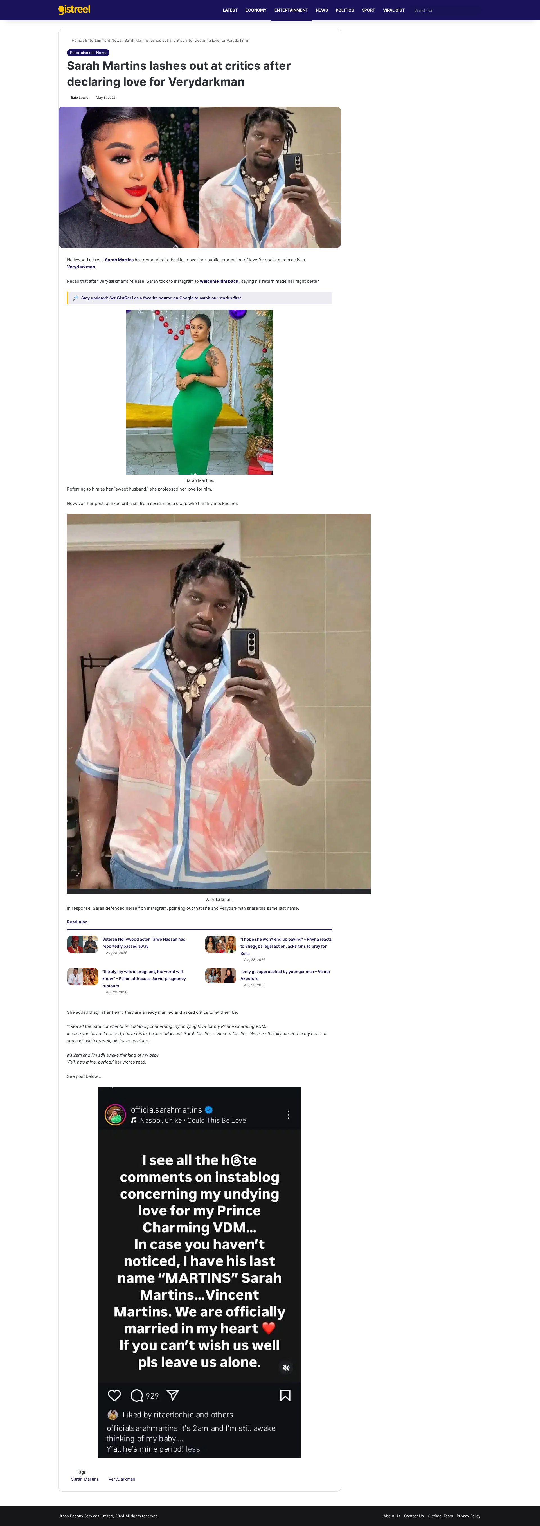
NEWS (322, 10)
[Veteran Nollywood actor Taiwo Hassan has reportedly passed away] (82, 944)
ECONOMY (256, 10)
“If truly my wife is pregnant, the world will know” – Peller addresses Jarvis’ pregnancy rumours (144, 978)
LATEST (230, 10)
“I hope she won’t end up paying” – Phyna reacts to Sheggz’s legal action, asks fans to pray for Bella (286, 946)
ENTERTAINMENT (291, 10)
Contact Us (414, 1516)
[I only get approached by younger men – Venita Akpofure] (220, 975)
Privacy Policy (468, 1516)
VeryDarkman (122, 1479)
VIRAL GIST (394, 10)
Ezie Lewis (79, 97)
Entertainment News (103, 40)
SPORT (368, 10)
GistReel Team (440, 1516)
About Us (392, 1516)
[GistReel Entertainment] (74, 10)
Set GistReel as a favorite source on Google (152, 298)
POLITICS (345, 10)
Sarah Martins (85, 1479)
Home (76, 40)
